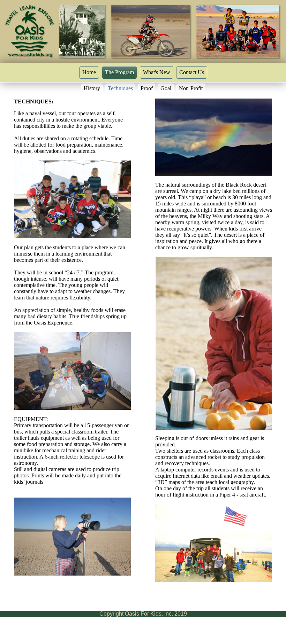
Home (89, 72)
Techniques (120, 88)
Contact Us (191, 72)
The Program (119, 72)
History (92, 88)
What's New (156, 72)
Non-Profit (191, 88)
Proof (147, 88)
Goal (165, 88)
